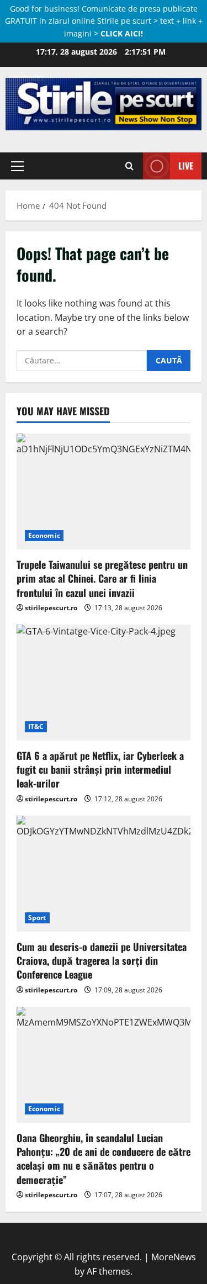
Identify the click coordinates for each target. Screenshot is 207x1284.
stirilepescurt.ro (51, 607)
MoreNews (173, 1257)
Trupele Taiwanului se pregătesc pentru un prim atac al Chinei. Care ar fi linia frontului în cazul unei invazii (102, 578)
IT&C (36, 726)
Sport (37, 917)
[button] (17, 165)
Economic (44, 535)
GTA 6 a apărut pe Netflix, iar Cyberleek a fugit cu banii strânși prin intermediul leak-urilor (100, 769)
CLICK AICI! (121, 33)
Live (185, 165)
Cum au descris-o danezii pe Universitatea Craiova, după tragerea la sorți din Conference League (102, 960)
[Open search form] (129, 165)
